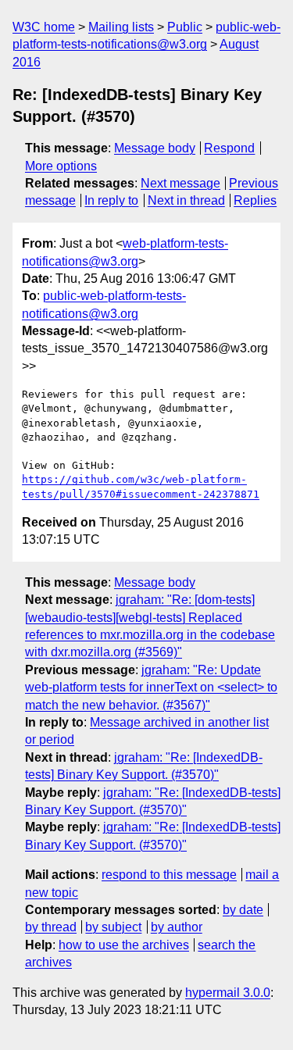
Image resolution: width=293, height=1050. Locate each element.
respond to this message (169, 874)
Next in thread (186, 200)
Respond (229, 148)
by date (243, 909)
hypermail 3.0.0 (227, 992)
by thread (51, 927)
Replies (255, 200)
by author (176, 927)
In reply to (111, 200)
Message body (154, 148)
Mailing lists (121, 27)
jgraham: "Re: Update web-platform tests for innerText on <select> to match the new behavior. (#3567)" (151, 687)
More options (61, 166)
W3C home (44, 27)
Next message (180, 183)
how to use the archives (124, 945)
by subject (113, 927)
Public (184, 27)
